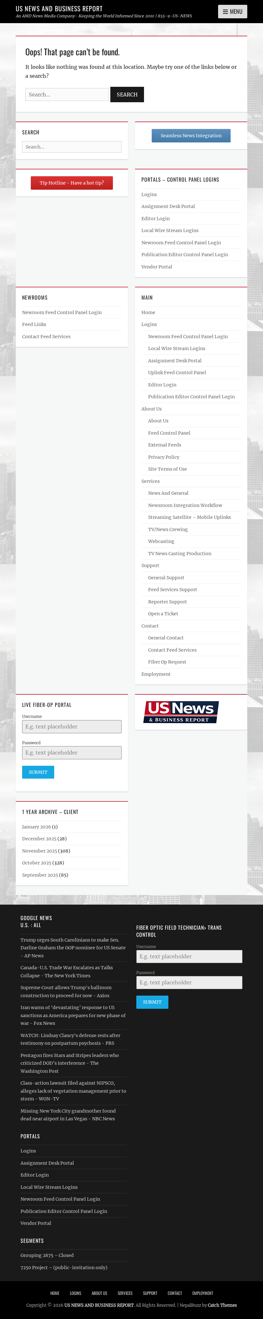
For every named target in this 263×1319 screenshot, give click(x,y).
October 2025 (36, 863)
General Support (166, 578)
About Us (151, 409)
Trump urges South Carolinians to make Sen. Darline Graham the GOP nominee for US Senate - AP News (73, 948)
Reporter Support (167, 602)
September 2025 (40, 875)
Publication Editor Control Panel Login (184, 254)
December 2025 (39, 839)
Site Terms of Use (167, 469)
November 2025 (39, 851)
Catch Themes (222, 1305)
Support (150, 565)
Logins (149, 194)
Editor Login (155, 218)
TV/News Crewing (168, 529)
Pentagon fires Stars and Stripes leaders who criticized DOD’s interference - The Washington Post (70, 1063)
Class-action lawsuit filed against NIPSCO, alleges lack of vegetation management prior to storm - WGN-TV (73, 1091)
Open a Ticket (163, 614)
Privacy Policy (163, 457)
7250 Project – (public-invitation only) (64, 1267)
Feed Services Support (172, 589)
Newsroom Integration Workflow (185, 505)
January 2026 (36, 827)
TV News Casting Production (179, 553)
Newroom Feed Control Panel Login (181, 243)
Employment (156, 674)
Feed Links (34, 324)
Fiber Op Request (167, 662)
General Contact (166, 638)
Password (31, 742)
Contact (150, 626)
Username (32, 716)
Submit (38, 772)
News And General (168, 493)
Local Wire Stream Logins (170, 230)
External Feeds (164, 445)
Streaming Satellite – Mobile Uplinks (189, 517)
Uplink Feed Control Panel (177, 372)
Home (148, 312)
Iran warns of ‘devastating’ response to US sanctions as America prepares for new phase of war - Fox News (73, 1015)
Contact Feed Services (46, 336)
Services (150, 481)
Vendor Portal (156, 267)
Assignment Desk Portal (168, 206)
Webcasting (161, 541)
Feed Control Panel (169, 433)
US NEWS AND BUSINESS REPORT (59, 8)
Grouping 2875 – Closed (47, 1255)
